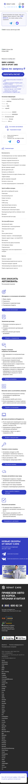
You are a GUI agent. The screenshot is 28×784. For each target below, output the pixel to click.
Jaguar (3, 711)
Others (3, 739)
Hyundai (4, 703)
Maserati (4, 726)
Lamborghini (5, 716)
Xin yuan (4, 767)
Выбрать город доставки (11, 437)
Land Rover (5, 718)
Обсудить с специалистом (12, 338)
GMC (3, 696)
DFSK (3, 684)
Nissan (3, 737)
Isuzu (3, 709)
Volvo (3, 765)
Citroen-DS (4, 682)
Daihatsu (4, 686)
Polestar (4, 742)
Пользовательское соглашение (9, 646)
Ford (3, 694)
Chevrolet (4, 677)
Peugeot (4, 740)
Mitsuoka (4, 735)
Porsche (4, 744)
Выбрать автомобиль (11, 379)
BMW (3, 667)
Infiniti (3, 707)
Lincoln (3, 722)
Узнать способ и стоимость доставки (12, 492)
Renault (4, 746)
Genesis (4, 699)
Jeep (3, 712)
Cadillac (4, 675)
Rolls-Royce (5, 750)
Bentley (4, 673)
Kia (2, 714)
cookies (15, 777)
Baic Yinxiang (5, 671)
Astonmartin (5, 664)
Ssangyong (5, 754)
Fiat (3, 692)
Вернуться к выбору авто (8, 58)
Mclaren (4, 729)
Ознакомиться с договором (11, 521)
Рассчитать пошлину (10, 464)
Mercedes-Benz (6, 731)
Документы (4, 644)
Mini (3, 733)
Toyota (3, 761)
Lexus (3, 720)
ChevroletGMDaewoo (7, 679)
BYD (3, 669)
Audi (3, 666)
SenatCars (9, 616)
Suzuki (3, 757)
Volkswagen (5, 763)
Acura (3, 660)
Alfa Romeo (5, 662)
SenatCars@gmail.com (10, 658)
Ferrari (3, 690)
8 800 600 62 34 (12, 7)
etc (2, 769)
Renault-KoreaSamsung (8, 748)
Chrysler (4, 681)
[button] (3, 572)
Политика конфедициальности (16, 644)
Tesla (3, 759)
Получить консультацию (11, 309)
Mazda (3, 727)
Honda (3, 701)
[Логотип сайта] (10, 4)
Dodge (3, 688)
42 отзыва (9, 619)
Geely (3, 697)
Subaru (3, 755)
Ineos (3, 705)
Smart (3, 752)
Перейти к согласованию (11, 407)
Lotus (3, 724)
